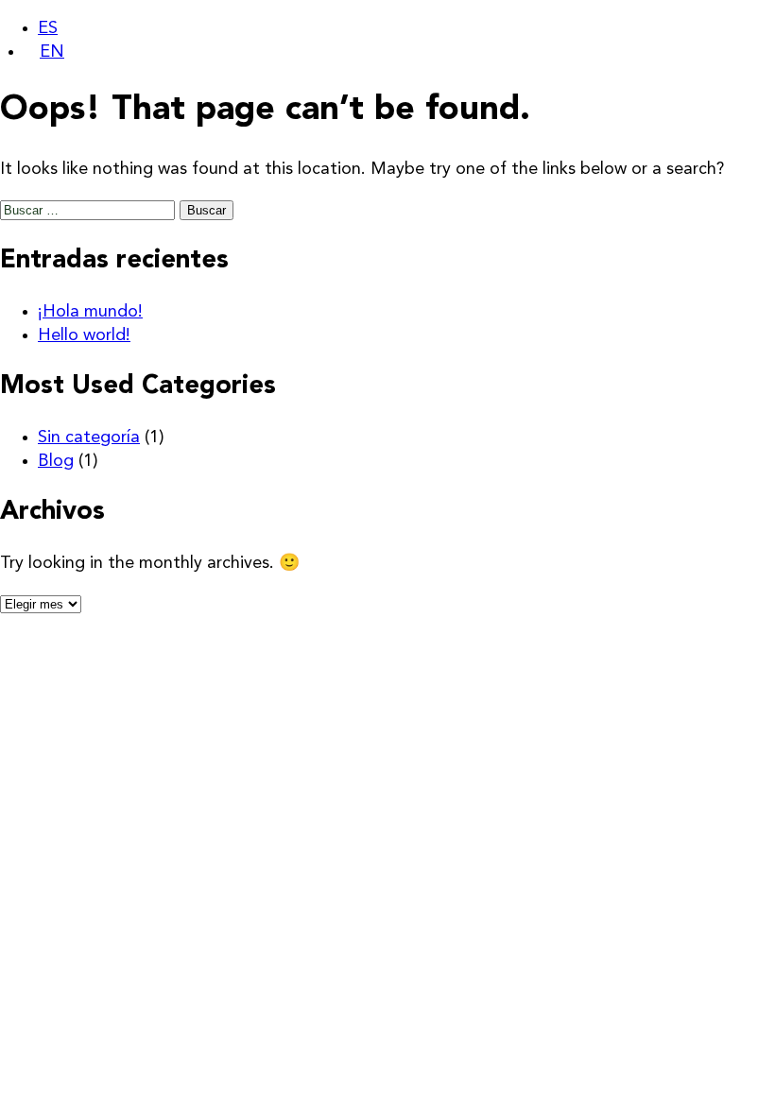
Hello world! (84, 335)
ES (48, 28)
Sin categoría (89, 437)
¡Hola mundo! (90, 311)
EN (52, 51)
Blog (56, 461)
